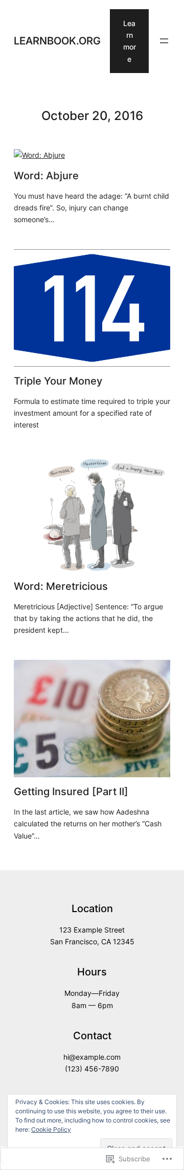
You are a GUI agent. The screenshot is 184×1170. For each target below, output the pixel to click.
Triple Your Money (58, 381)
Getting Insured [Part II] (71, 791)
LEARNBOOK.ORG (57, 40)
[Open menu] (164, 41)
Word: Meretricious (61, 586)
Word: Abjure (46, 176)
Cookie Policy (51, 1129)
